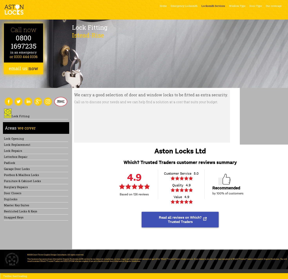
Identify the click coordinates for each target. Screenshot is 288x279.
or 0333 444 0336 (24, 56)
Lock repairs (13, 151)
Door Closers (12, 193)
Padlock (9, 163)
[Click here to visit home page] (14, 9)
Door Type (255, 5)
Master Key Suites (16, 205)
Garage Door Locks (17, 169)
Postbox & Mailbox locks (21, 175)
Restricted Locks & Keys (20, 211)
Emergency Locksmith (184, 5)
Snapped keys (14, 217)
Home (163, 5)
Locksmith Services (213, 5)
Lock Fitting (21, 116)
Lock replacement (17, 145)
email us (23, 68)
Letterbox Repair (16, 157)
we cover (20, 128)
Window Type (237, 5)
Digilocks (10, 199)
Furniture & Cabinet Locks (22, 181)
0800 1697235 (23, 42)
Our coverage (274, 5)
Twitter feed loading (15, 276)
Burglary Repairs (16, 187)
